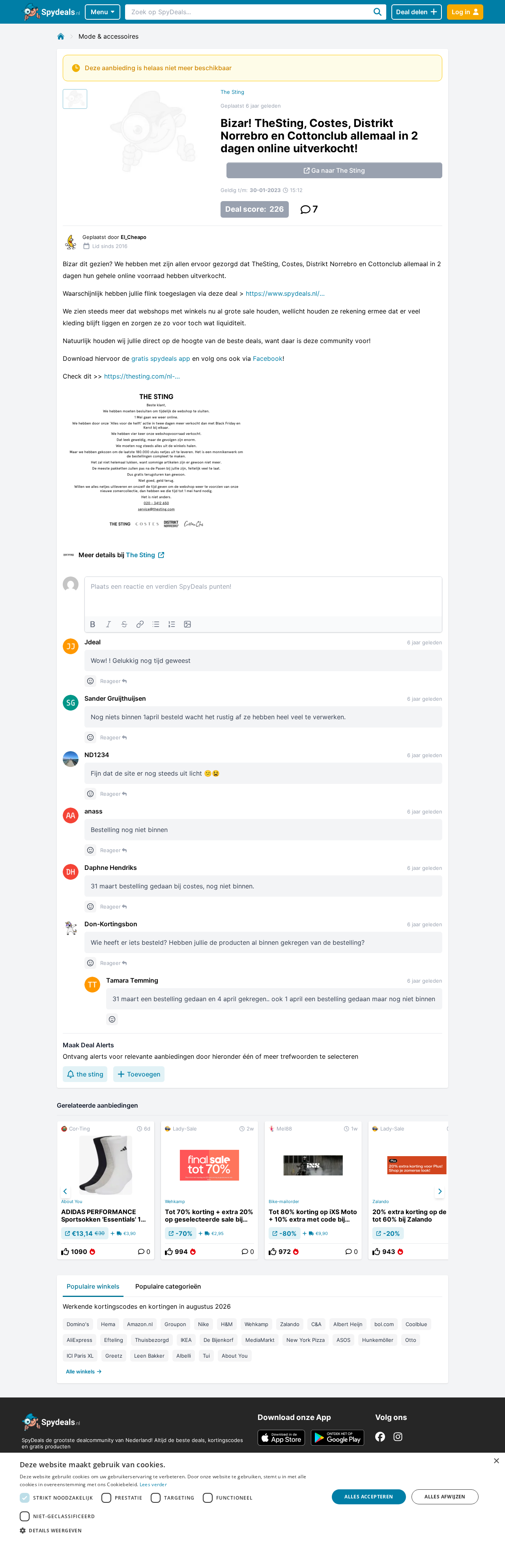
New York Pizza (305, 1340)
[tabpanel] (252, 1337)
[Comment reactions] (90, 681)
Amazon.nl (140, 1324)
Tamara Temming (132, 980)
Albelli (183, 1356)
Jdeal (92, 642)
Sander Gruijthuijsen (115, 698)
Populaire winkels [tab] (93, 1286)
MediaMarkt (260, 1340)
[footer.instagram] (398, 1437)
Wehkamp (175, 1201)
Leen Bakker (149, 1356)
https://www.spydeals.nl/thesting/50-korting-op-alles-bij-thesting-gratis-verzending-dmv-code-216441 (285, 293)
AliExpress (79, 1340)
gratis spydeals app (160, 358)
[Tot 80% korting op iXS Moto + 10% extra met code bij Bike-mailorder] (313, 1190)
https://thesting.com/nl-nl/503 (143, 376)
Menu (99, 12)
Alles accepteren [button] (368, 1496)
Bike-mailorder (284, 1201)
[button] (170, 1530)
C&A (316, 1324)
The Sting (232, 92)
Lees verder (153, 1484)
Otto (410, 1340)
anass (93, 811)
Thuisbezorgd (152, 1340)
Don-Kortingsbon (110, 924)
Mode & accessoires (108, 36)
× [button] (496, 1461)
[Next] (439, 1191)
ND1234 (96, 755)
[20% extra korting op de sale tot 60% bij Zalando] (417, 1190)
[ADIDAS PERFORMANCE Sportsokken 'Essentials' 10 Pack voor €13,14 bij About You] (105, 1190)
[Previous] (65, 1191)
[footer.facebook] (380, 1437)
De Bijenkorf (219, 1340)
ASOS (343, 1340)
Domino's (78, 1324)
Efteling (113, 1340)
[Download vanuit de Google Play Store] (337, 1438)
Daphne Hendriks (110, 867)
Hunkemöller (377, 1340)
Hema (108, 1324)
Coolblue (416, 1324)
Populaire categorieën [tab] (168, 1286)
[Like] (65, 1252)
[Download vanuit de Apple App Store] (281, 1438)
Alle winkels (80, 1371)
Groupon (175, 1324)
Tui (206, 1356)
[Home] (61, 36)
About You (71, 1201)
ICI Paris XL (80, 1356)
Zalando (380, 1201)
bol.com (384, 1324)
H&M (227, 1324)
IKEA (186, 1340)
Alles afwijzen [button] (445, 1496)
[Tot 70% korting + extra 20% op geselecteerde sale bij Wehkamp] (209, 1190)
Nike (203, 1324)
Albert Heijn (348, 1324)
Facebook (267, 358)
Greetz (113, 1356)
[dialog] (252, 1497)
